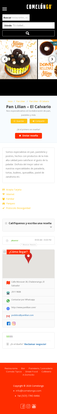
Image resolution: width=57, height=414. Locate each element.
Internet (10, 194)
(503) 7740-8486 (30, 395)
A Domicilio (28, 374)
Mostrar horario (29, 245)
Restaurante (11, 368)
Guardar (20, 121)
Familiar (10, 198)
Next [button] (52, 59)
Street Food (31, 371)
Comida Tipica (14, 371)
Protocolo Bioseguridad (18, 208)
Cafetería (46, 371)
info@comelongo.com (28, 390)
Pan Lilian (20, 101)
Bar (23, 368)
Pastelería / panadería (40, 368)
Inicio (10, 101)
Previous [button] (5, 59)
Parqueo (10, 203)
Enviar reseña (30, 135)
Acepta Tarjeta (13, 189)
